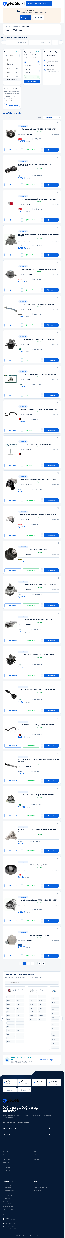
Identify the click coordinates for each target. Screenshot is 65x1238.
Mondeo (54, 997)
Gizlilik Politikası (37, 1190)
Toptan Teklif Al (13, 105)
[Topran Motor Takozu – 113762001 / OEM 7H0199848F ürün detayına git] (10, 133)
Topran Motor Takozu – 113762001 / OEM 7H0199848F (38, 129)
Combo (9, 997)
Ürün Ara (5, 1175)
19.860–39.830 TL (29, 69)
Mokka (8, 1004)
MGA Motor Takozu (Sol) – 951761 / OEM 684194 (39, 339)
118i (40, 1013)
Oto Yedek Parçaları (7, 1151)
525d (40, 1039)
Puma (53, 1019)
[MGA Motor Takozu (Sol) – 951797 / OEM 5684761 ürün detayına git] (10, 659)
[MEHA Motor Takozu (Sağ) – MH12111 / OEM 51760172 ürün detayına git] (10, 729)
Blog (4, 1173)
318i (40, 998)
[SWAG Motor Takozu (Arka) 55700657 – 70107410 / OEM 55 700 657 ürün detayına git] (10, 835)
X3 (30, 1028)
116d (31, 1032)
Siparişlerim (37, 1154)
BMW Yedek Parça (7, 1193)
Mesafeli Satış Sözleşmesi (40, 1187)
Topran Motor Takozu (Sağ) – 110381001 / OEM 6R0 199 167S (38, 514)
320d (31, 1002)
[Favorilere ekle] (58, 122)
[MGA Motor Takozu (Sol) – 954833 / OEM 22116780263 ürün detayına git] (10, 589)
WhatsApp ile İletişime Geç (48, 1060)
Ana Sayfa (7, 26)
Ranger (53, 1008)
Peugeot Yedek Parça (8, 1206)
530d (40, 1009)
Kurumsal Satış (6, 1162)
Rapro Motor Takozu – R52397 (38, 549)
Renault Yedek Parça (8, 1204)
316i (31, 998)
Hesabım (36, 1151)
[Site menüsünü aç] (23, 3)
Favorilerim (36, 1159)
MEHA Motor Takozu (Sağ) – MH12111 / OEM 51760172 (38, 725)
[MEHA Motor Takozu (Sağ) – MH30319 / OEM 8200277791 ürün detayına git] (10, 414)
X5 (39, 1021)
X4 (30, 1047)
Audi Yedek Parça (7, 1187)
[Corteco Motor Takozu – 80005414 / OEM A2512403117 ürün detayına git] (10, 273)
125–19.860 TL (28, 65)
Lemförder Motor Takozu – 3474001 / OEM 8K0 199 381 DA (39, 900)
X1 (39, 1017)
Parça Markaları (6, 1170)
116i (30, 1024)
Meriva (18, 1008)
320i (40, 1002)
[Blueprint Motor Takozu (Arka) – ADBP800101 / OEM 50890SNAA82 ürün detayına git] (10, 169)
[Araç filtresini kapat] (32, 21)
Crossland (9, 1012)
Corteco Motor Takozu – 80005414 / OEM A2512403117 (39, 269)
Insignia (18, 1000)
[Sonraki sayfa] (43, 963)
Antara (18, 1019)
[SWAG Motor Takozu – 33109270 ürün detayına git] (10, 939)
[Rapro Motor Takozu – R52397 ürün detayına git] (10, 554)
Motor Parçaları (16, 26)
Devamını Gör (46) (12, 79)
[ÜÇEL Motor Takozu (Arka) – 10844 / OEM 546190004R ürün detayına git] (10, 379)
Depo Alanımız (6, 1159)
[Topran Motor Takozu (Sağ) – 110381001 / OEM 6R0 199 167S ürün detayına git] (10, 519)
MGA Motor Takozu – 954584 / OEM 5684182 (38, 620)
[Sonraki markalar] (61, 1018)
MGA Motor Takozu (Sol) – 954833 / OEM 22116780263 (39, 585)
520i (40, 1006)
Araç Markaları (6, 1167)
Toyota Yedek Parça (8, 1209)
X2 (30, 1021)
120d (40, 1024)
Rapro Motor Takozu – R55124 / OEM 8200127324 (39, 304)
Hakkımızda (5, 1154)
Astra (18, 997)
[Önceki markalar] (2, 1018)
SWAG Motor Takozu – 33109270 (39, 935)
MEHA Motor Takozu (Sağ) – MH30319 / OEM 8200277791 (39, 409)
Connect (54, 1012)
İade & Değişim (37, 1185)
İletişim (35, 1196)
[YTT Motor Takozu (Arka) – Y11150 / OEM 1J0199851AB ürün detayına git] (10, 203)
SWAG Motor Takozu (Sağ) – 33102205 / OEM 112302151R (38, 479)
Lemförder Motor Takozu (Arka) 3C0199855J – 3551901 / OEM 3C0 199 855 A (38, 760)
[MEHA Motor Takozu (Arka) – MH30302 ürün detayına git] (10, 449)
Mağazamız (5, 1156)
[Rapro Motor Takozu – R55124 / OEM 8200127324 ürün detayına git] (10, 309)
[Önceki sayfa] (20, 963)
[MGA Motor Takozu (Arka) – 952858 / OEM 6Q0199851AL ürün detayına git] (10, 694)
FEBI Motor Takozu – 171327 (38, 865)
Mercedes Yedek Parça (8, 1196)
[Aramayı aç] (11, 9)
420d (31, 1039)
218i (40, 1032)
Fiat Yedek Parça (7, 1201)
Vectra (8, 1015)
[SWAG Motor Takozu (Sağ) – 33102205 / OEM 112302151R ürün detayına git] (10, 484)
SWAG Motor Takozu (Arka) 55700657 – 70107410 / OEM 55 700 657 (37, 831)
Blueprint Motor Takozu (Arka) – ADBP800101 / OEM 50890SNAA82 (34, 165)
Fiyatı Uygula (33, 81)
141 (39, 963)
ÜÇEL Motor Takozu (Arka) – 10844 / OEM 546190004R (39, 374)
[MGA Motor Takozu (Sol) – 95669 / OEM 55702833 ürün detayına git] (10, 799)
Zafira (8, 1019)
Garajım (35, 1156)
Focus (53, 1004)
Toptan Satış (6, 1165)
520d (31, 1006)
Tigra (18, 1004)
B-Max (53, 1015)
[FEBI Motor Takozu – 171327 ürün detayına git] (10, 869)
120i (31, 1017)
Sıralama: (44, 118)
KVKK (35, 1193)
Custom (54, 1000)
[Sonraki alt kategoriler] (61, 42)
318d (40, 1036)
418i (40, 1043)
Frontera (19, 1015)
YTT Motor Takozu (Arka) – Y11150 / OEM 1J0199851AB (39, 199)
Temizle (18, 52)
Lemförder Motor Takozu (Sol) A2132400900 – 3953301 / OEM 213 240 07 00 (38, 235)
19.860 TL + (28, 73)
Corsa (8, 1000)
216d (31, 1043)
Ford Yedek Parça (7, 1198)
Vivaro (8, 1008)
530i (31, 1013)
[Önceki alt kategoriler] (3, 42)
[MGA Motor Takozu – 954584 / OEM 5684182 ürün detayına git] (10, 624)
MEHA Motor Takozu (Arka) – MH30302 (39, 444)
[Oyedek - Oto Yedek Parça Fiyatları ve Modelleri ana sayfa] (11, 3)
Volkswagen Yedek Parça (9, 1190)
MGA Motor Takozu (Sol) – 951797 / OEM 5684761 (39, 655)
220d (31, 1036)
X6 (39, 1028)
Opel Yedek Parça (7, 1185)
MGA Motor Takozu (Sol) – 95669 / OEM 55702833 (38, 795)
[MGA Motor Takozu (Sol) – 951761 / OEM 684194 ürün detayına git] (10, 344)
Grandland (19, 1012)
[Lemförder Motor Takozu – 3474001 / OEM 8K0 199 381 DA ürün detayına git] (10, 904)
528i (31, 1009)
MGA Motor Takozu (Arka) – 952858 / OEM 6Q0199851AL (38, 690)
